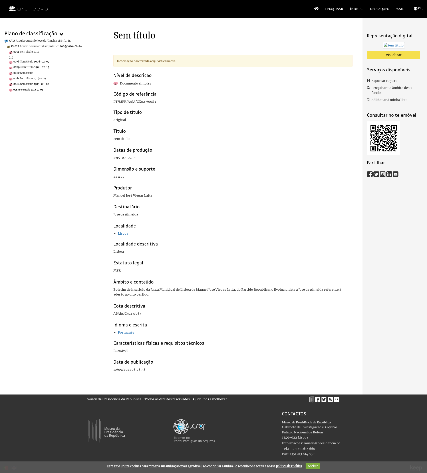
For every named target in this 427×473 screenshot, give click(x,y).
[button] (401, 8)
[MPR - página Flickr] (337, 398)
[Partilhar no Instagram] (383, 174)
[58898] (394, 46)
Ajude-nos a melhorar (209, 399)
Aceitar (313, 466)
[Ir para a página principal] (25, 9)
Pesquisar (334, 9)
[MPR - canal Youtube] (331, 398)
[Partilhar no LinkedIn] (389, 174)
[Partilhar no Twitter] (376, 174)
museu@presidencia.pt (322, 443)
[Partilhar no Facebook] (370, 174)
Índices (356, 9)
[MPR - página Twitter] (324, 398)
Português (126, 332)
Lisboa (123, 233)
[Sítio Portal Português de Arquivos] (194, 431)
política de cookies (289, 466)
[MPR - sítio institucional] (312, 399)
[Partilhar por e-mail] (396, 174)
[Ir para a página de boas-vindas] (316, 8)
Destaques (379, 9)
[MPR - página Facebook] (318, 398)
